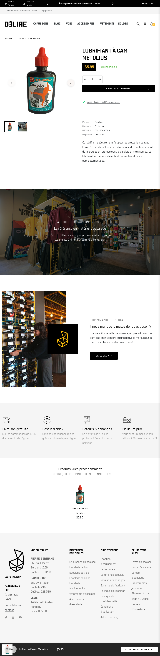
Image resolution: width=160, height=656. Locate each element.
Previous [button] (11, 82)
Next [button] (70, 82)
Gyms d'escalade (142, 562)
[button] (47, 3)
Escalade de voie (79, 572)
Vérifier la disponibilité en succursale (103, 102)
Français (146, 4)
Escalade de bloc (79, 567)
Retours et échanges (112, 580)
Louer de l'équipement (42, 11)
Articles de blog (109, 617)
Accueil (8, 39)
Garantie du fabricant (112, 585)
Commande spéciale (112, 574)
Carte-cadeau (108, 569)
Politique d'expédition (112, 591)
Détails (88, 4)
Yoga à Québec (140, 599)
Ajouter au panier (137, 649)
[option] (41, 81)
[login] (145, 24)
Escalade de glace (79, 578)
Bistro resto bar (141, 593)
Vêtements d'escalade (82, 594)
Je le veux (102, 356)
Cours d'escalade (141, 567)
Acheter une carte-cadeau (18, 11)
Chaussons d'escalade (82, 562)
